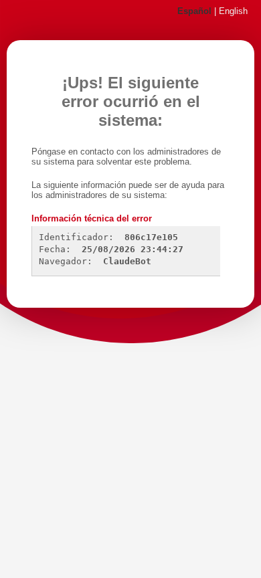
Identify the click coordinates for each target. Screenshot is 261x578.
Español (194, 11)
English (233, 11)
